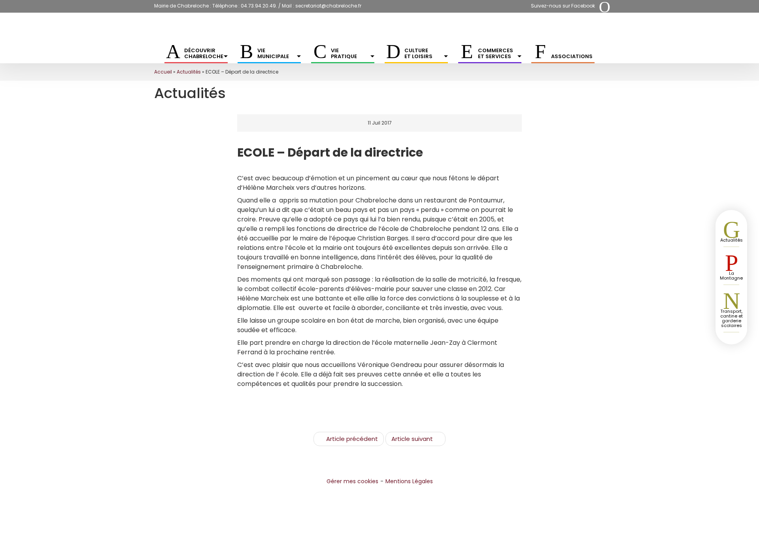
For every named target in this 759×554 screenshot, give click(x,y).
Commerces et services (495, 53)
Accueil (163, 71)
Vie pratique (344, 53)
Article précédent (352, 439)
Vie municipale (273, 53)
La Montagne (731, 275)
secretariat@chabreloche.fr (328, 5)
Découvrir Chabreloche (203, 53)
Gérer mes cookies (352, 481)
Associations (572, 56)
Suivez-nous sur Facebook (563, 5)
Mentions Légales (409, 481)
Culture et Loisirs (418, 53)
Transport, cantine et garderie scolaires (731, 318)
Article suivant (412, 439)
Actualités (189, 71)
